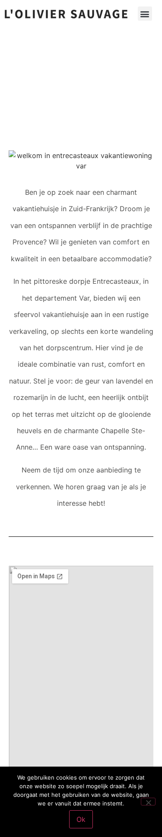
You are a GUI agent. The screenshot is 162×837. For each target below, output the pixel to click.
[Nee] (148, 801)
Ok (81, 819)
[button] (145, 13)
